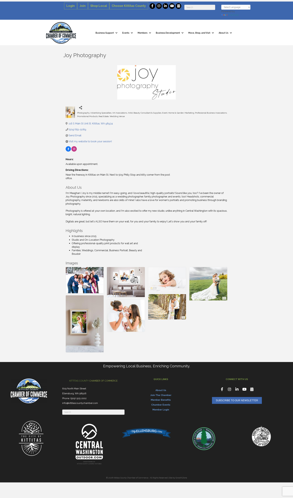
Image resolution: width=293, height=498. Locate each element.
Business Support (105, 33)
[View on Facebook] (68, 150)
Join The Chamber (160, 395)
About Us (223, 33)
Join (83, 6)
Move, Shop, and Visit (199, 33)
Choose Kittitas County (129, 6)
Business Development (168, 33)
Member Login (160, 409)
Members (142, 33)
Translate (233, 14)
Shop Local (98, 6)
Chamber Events (160, 404)
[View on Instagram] (74, 150)
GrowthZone (181, 478)
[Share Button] (80, 107)
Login (70, 6)
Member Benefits (161, 400)
